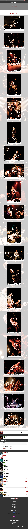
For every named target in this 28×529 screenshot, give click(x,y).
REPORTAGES (14, 506)
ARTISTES (14, 503)
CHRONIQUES (14, 504)
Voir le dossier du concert (14, 13)
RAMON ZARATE (14, 6)
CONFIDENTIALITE (14, 524)
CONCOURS (14, 507)
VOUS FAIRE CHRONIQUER (14, 522)
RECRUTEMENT (14, 523)
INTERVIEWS (14, 505)
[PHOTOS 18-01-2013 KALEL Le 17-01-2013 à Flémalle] (14, 440)
